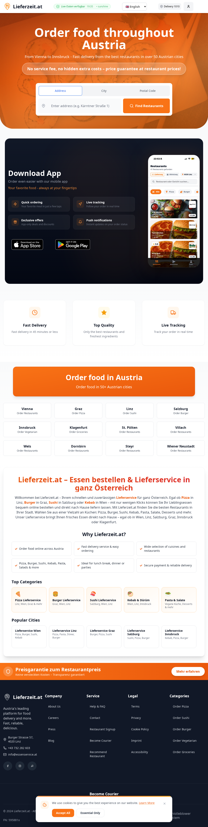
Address (60, 91)
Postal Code (148, 91)
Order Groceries (184, 752)
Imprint (136, 741)
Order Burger (182, 729)
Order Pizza (181, 706)
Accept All (63, 813)
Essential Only (90, 813)
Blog (51, 741)
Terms (135, 706)
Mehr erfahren (188, 671)
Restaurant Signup (102, 729)
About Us (54, 706)
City (103, 91)
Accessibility (139, 752)
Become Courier (101, 741)
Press (51, 729)
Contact (95, 718)
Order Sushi (181, 718)
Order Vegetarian (185, 741)
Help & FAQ (97, 706)
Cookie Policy (140, 729)
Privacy (136, 718)
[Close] (164, 803)
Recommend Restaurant (98, 754)
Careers (53, 718)
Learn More (147, 803)
